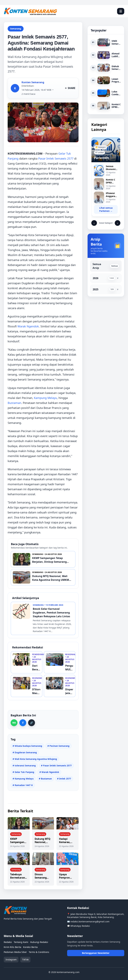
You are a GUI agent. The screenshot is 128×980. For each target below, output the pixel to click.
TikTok (25, 959)
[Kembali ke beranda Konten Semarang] (58, 11)
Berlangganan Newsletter (95, 952)
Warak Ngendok (28, 326)
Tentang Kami (21, 942)
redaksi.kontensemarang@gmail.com (89, 921)
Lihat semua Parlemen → (106, 209)
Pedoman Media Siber (15, 952)
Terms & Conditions (39, 952)
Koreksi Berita (30, 947)
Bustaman (14, 403)
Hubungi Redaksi (39, 942)
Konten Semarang (33, 82)
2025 (95, 289)
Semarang (15, 28)
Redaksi (8, 942)
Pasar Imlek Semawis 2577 (55, 158)
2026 (95, 278)
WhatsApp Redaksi (80, 925)
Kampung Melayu (45, 398)
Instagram (11, 959)
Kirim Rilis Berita (12, 947)
